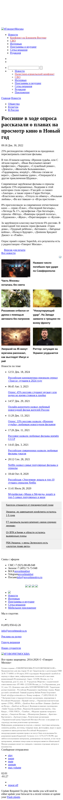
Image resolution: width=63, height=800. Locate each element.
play (10, 755)
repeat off (13, 785)
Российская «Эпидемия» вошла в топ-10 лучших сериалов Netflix (31, 481)
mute (10, 761)
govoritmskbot (22, 571)
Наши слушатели (11, 648)
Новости (13, 34)
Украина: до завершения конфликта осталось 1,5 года (31, 513)
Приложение (22, 92)
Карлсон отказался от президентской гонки (29, 505)
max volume (14, 767)
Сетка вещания (18, 49)
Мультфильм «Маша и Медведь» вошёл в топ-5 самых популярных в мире (31, 496)
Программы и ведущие (23, 46)
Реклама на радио (11, 636)
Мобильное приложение (22, 607)
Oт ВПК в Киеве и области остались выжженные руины (25, 534)
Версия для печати (14, 250)
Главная (5, 98)
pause (11, 758)
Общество (14, 103)
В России (13, 110)
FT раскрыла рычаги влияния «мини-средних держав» (31, 524)
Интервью (16, 43)
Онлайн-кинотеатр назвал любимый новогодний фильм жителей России (29, 408)
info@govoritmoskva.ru (29, 577)
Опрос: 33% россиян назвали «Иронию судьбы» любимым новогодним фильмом (31, 423)
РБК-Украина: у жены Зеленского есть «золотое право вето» (27, 544)
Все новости (8, 253)
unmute (12, 764)
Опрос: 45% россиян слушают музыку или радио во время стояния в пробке (32, 394)
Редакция (15, 52)
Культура (13, 106)
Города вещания (10, 642)
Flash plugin (13, 797)
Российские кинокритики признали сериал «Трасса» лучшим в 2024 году (33, 379)
